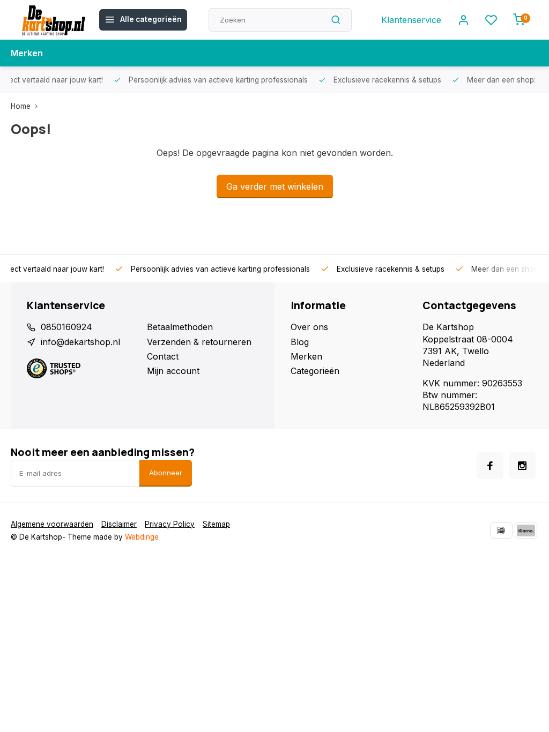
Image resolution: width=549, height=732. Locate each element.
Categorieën (315, 370)
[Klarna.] (526, 530)
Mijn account (173, 370)
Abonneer (165, 472)
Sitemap (216, 524)
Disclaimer (119, 524)
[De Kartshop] (53, 20)
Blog (300, 342)
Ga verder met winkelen (274, 186)
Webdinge (142, 537)
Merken (27, 53)
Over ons (309, 327)
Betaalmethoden (180, 327)
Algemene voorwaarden (52, 524)
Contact (163, 356)
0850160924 (66, 327)
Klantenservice (411, 19)
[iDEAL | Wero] (501, 530)
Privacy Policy (170, 524)
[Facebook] (490, 465)
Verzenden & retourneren (199, 342)
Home (21, 106)
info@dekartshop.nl (80, 342)
